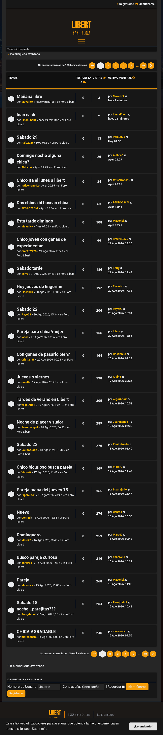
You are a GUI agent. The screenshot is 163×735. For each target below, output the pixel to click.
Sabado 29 (27, 137)
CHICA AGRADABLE (36, 631)
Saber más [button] (39, 728)
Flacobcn (27, 292)
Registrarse (34, 679)
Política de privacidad (105, 714)
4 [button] (123, 65)
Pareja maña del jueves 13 (42, 489)
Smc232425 (29, 251)
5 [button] (131, 65)
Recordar (115, 687)
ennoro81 (27, 563)
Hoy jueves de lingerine (39, 286)
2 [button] (108, 65)
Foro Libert (67, 101)
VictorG (26, 472)
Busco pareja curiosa (37, 557)
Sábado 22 (27, 309)
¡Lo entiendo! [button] (143, 726)
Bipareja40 (28, 495)
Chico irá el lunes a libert (41, 180)
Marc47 (26, 540)
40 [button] (143, 65)
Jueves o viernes (33, 376)
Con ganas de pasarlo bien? (43, 354)
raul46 (25, 382)
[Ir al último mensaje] (126, 96)
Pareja (23, 579)
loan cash (26, 114)
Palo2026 (27, 142)
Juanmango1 (29, 427)
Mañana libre (29, 96)
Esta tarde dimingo (35, 221)
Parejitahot (28, 614)
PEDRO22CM (29, 208)
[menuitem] (145, 4)
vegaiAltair (28, 405)
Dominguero (29, 534)
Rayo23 (26, 314)
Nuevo (23, 512)
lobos (24, 337)
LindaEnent (28, 120)
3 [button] (115, 65)
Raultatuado (29, 450)
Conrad (26, 517)
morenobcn (28, 637)
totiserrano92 (30, 185)
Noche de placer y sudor (40, 422)
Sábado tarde (30, 268)
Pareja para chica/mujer (40, 331)
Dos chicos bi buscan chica (42, 202)
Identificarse (15, 679)
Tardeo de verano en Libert (43, 399)
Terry (24, 274)
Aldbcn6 (26, 167)
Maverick (27, 101)
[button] (92, 65)
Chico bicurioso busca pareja (44, 467)
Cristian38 (28, 359)
